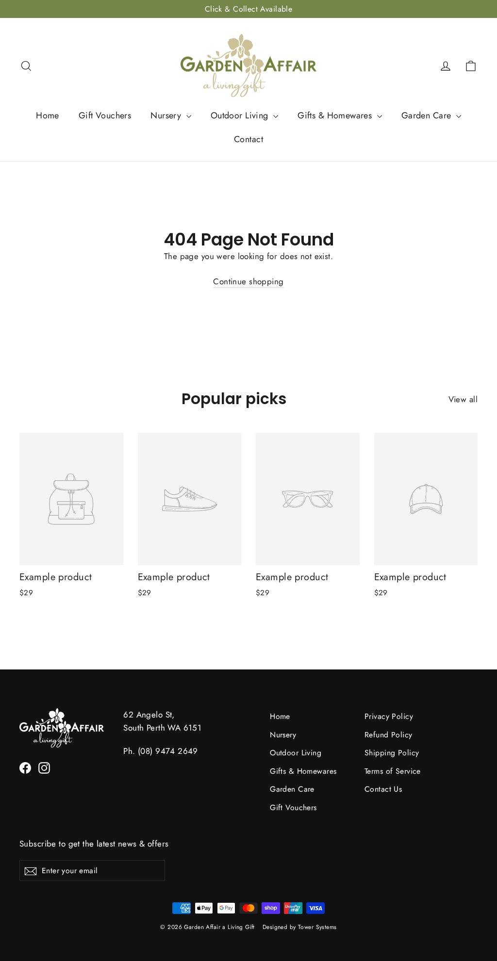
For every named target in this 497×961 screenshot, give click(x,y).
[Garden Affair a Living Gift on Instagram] (44, 767)
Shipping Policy (391, 752)
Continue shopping (248, 281)
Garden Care (427, 115)
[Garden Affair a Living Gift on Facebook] (25, 767)
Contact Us (383, 789)
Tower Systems (317, 927)
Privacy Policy (388, 716)
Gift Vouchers (105, 115)
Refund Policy (388, 734)
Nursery (166, 115)
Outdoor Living (241, 115)
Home (47, 115)
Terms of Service (392, 771)
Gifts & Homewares (336, 115)
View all (463, 399)
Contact (248, 139)
